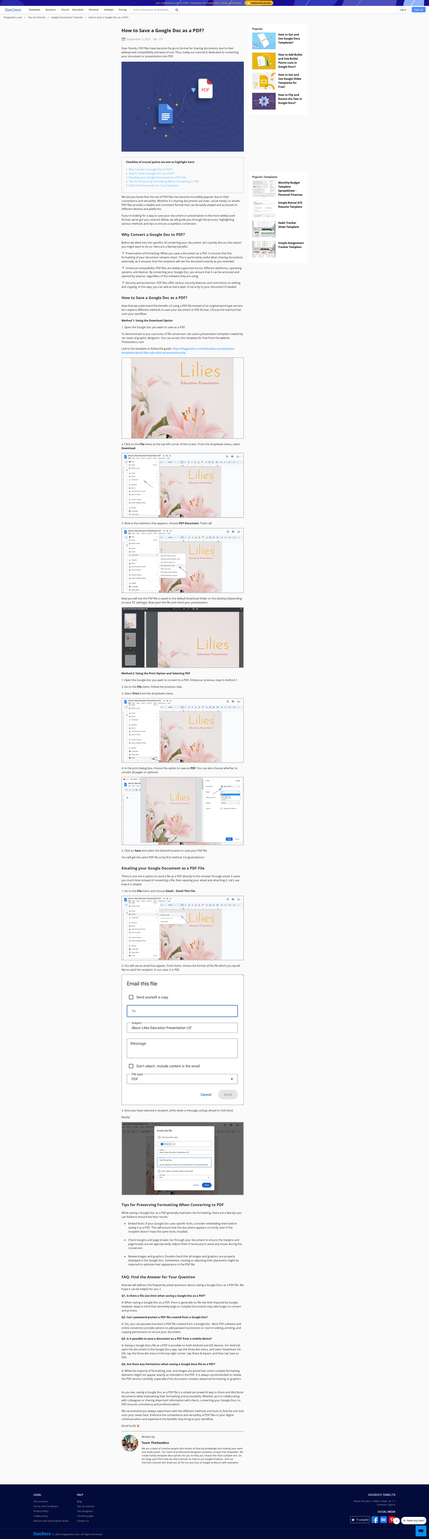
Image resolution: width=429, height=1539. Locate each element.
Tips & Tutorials (37, 17)
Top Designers (85, 1511)
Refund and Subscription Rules (51, 1520)
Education (77, 9)
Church (65, 9)
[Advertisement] (278, 144)
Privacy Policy (41, 1511)
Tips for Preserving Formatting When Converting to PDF (164, 181)
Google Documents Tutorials (67, 17)
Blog (79, 1501)
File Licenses (41, 1501)
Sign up (418, 9)
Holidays (108, 9)
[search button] (177, 10)
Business (51, 9)
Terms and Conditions (46, 1506)
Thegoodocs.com (13, 17)
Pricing (123, 9)
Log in (403, 9)
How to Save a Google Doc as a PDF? (151, 173)
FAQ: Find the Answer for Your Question (154, 185)
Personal (94, 9)
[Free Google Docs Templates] (13, 9)
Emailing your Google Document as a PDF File (157, 177)
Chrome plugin (85, 1516)
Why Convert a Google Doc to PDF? (151, 169)
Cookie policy (41, 1516)
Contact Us (83, 1520)
